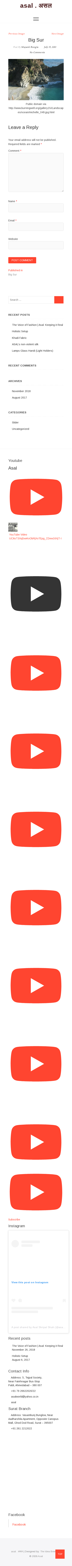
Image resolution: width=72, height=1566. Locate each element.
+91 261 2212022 (21, 1428)
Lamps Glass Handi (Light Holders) (32, 350)
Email (12, 220)
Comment (14, 150)
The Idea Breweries (50, 1551)
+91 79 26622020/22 (23, 1390)
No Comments (37, 52)
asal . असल (36, 5)
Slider (15, 422)
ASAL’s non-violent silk (25, 344)
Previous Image (16, 33)
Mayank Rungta (29, 47)
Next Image (57, 33)
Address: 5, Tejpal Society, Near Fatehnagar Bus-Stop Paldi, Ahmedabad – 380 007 (25, 1381)
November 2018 (21, 391)
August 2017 (19, 397)
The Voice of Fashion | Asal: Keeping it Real (37, 324)
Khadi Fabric (19, 337)
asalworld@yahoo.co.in (24, 1396)
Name (12, 201)
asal (13, 1402)
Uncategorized (20, 428)
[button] (36, 79)
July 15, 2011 (49, 47)
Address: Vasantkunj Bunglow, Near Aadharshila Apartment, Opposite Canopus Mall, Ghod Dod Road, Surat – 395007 (33, 1419)
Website (13, 239)
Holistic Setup (20, 331)
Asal (40, 1556)
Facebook (16, 1515)
